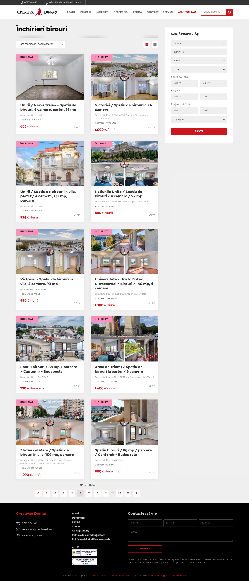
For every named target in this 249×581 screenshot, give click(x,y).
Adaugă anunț (80, 531)
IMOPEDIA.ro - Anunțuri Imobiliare (113, 576)
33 (128, 493)
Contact (153, 12)
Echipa (137, 12)
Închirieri (102, 12)
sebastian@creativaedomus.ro (65, 2)
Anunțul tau (187, 12)
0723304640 (30, 2)
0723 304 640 (29, 523)
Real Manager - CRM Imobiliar (168, 576)
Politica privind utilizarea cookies (91, 539)
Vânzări (85, 12)
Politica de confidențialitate (88, 535)
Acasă (71, 12)
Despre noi (121, 12)
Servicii (168, 12)
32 (119, 493)
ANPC (75, 547)
